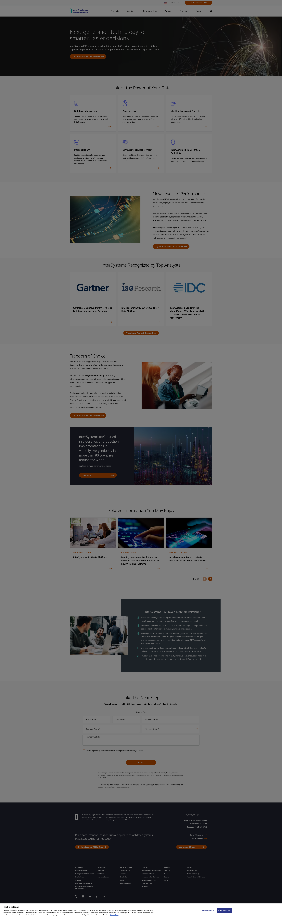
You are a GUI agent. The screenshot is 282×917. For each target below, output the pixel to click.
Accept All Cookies (224, 910)
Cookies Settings (208, 910)
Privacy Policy (114, 915)
